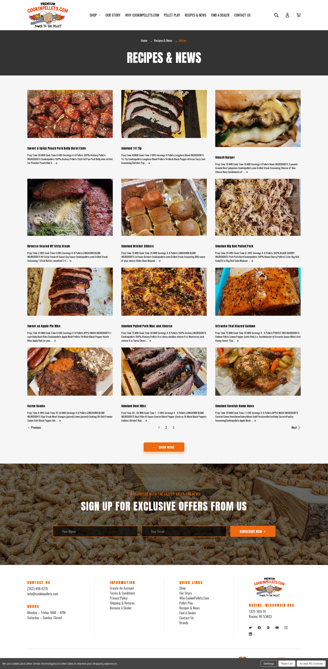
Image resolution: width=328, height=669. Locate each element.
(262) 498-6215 (37, 588)
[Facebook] (259, 627)
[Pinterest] (268, 627)
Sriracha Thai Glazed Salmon (235, 326)
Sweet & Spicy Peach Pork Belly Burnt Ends (56, 148)
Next (295, 427)
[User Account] (287, 15)
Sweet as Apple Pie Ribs (43, 326)
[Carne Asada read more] (60, 420)
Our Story (112, 15)
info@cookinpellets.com (42, 593)
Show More (166, 447)
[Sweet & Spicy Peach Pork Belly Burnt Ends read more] (56, 163)
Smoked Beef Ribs (133, 406)
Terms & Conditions (122, 593)
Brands (183, 622)
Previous (35, 427)
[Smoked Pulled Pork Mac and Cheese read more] (150, 340)
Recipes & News (195, 15)
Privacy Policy (119, 598)
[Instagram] (286, 627)
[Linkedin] (250, 634)
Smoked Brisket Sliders (137, 246)
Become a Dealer (121, 607)
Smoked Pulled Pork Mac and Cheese (146, 326)
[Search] (276, 15)
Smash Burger (225, 157)
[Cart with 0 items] (298, 15)
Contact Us (242, 15)
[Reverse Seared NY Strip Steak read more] (70, 260)
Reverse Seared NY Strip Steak (48, 246)
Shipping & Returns (122, 602)
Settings (269, 663)
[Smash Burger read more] (247, 172)
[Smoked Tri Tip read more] (149, 163)
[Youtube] (277, 627)
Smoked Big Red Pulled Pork (234, 246)
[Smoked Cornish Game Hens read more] (255, 420)
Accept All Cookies (311, 663)
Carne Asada (36, 406)
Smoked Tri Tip (131, 148)
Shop (93, 15)
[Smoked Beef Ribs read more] (146, 420)
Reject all (287, 663)
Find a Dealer (220, 15)
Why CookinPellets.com (142, 15)
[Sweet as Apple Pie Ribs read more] (55, 340)
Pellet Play (172, 15)
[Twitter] (250, 627)
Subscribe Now (251, 531)
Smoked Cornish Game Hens (234, 406)
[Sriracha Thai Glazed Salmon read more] (238, 340)
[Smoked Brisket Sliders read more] (159, 260)
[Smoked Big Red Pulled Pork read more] (252, 260)
